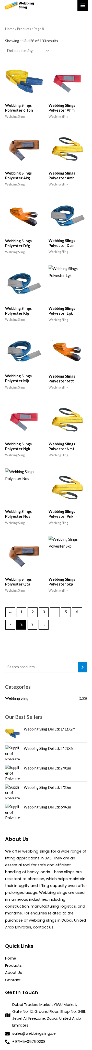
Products (24, 29)
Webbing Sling (16, 698)
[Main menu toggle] (82, 5)
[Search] (82, 667)
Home (9, 29)
